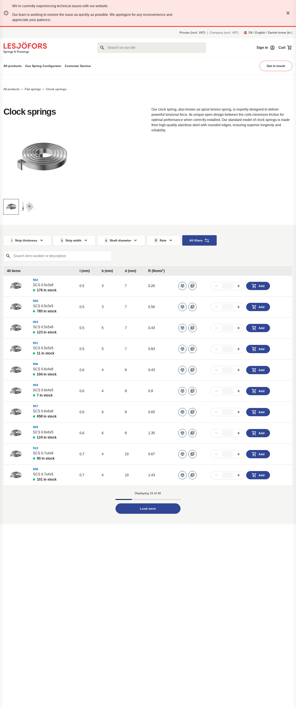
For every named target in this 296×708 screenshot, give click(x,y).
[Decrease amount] (216, 286)
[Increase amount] (238, 286)
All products (12, 66)
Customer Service (78, 66)
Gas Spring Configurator (43, 66)
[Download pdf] (192, 286)
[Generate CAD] (182, 286)
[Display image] (11, 206)
